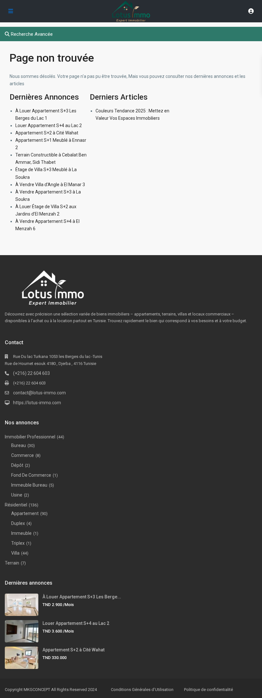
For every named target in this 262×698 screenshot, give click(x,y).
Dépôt (17, 465)
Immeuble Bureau (29, 485)
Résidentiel (16, 504)
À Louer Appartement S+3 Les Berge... (81, 596)
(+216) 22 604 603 (31, 373)
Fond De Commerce (31, 475)
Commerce (22, 455)
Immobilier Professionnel (30, 436)
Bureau (18, 445)
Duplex (18, 523)
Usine (16, 494)
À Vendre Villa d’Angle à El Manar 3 (50, 184)
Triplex (18, 543)
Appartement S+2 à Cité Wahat (46, 132)
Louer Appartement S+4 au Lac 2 (48, 125)
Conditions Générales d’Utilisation (142, 689)
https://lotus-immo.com (37, 402)
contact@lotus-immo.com (39, 392)
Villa (15, 553)
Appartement (25, 513)
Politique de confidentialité (208, 689)
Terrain (12, 562)
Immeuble (21, 533)
